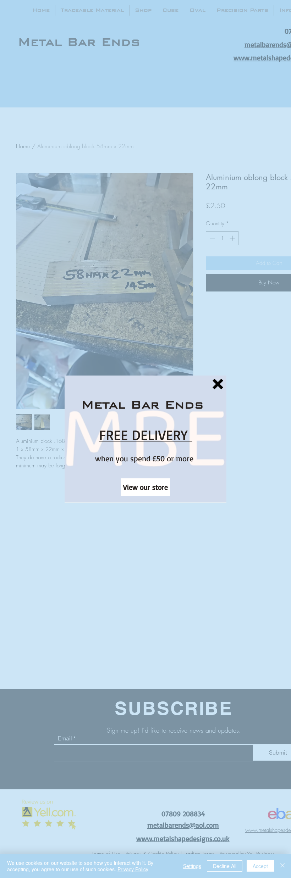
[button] (218, 384)
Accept (260, 865)
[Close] (282, 866)
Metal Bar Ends (142, 404)
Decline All (224, 865)
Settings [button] (192, 865)
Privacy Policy (132, 869)
